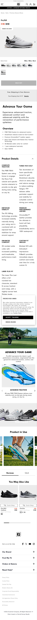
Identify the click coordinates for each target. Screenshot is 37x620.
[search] (27, 4)
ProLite (22, 508)
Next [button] (35, 42)
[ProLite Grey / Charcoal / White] (21, 512)
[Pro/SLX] (18, 43)
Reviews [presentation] (10, 473)
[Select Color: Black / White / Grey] (3, 65)
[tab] (34, 4)
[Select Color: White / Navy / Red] (19, 65)
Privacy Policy (5, 577)
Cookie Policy (17, 313)
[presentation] (26, 472)
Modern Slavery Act (7, 588)
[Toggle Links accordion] (18, 552)
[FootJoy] (18, 4)
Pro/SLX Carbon (3, 509)
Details (26, 96)
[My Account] (30, 4)
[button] (2, 4)
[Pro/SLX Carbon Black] (2, 514)
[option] (18, 43)
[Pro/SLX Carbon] (9, 502)
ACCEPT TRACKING (12, 317)
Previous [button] (2, 42)
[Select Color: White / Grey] (8, 65)
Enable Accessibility (19, 1)
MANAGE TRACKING (11, 322)
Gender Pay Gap (6, 584)
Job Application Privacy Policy (10, 598)
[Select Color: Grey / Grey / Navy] (14, 65)
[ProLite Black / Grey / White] (25, 512)
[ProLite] (28, 502)
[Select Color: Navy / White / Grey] (30, 65)
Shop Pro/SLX (21, 422)
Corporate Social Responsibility (10, 591)
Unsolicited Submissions (8, 595)
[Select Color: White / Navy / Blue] (24, 65)
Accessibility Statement (8, 601)
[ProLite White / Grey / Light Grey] (23, 512)
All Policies (5, 605)
